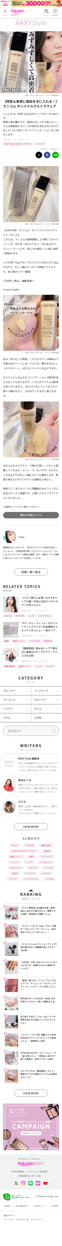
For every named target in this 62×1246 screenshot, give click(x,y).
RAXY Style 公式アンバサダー (18, 143)
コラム (7, 717)
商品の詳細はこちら (31, 515)
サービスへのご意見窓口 (37, 1172)
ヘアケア (8, 708)
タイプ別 (49, 879)
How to (8, 615)
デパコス (46, 873)
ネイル (37, 708)
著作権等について (40, 1206)
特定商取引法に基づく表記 (29, 1176)
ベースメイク (20, 139)
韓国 (6, 640)
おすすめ (20, 615)
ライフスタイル (31, 879)
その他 (37, 717)
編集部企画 (9, 666)
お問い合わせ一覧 (22, 1219)
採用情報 (55, 1206)
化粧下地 (48, 640)
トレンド (15, 862)
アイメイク (9, 699)
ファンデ (40, 143)
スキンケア (9, 690)
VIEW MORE (31, 827)
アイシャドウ (46, 856)
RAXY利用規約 (18, 1172)
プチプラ (33, 867)
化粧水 (15, 873)
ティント (50, 666)
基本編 (47, 851)
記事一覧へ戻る (31, 572)
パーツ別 (48, 867)
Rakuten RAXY (18, 12)
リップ (31, 615)
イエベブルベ (44, 615)
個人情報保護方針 (22, 1206)
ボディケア (40, 699)
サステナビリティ (37, 1219)
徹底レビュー (19, 640)
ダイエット (30, 873)
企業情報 (7, 1206)
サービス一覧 (8, 1219)
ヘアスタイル (45, 862)
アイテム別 (34, 640)
